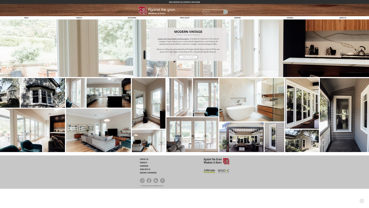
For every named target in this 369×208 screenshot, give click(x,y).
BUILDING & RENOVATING (148, 172)
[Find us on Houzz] (155, 180)
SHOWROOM (144, 166)
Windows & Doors (213, 162)
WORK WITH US (145, 169)
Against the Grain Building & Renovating (173, 39)
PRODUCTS (143, 162)
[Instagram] (142, 180)
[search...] (226, 12)
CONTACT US (144, 159)
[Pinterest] (162, 180)
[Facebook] (149, 180)
